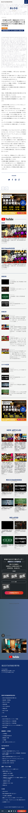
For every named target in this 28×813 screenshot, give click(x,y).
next (6, 188)
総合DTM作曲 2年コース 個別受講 (9, 723)
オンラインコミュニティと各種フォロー (10, 769)
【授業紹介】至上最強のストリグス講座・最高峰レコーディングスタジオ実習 (14, 778)
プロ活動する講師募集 (7, 795)
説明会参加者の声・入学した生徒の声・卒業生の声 (13, 30)
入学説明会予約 (22, 811)
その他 (3, 789)
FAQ (3, 712)
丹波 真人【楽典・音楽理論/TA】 (9, 760)
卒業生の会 (4, 785)
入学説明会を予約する (14, 592)
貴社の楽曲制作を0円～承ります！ (9, 793)
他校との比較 (5, 710)
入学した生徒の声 (6, 706)
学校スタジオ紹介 (6, 702)
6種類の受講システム (6, 771)
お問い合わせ (5, 791)
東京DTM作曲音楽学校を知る (8, 695)
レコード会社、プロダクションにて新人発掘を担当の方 (13, 799)
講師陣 (3, 748)
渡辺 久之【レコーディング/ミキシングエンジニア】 (13, 758)
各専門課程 (4, 727)
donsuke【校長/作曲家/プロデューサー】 (10, 751)
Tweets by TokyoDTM (14, 603)
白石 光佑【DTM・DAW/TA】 (8, 762)
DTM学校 (4, 28)
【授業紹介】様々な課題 (7, 773)
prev (2, 188)
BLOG (7, 745)
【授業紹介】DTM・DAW (7, 783)
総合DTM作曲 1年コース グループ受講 (10, 719)
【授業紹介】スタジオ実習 (7, 775)
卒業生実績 (4, 704)
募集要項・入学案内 (6, 731)
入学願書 (4, 740)
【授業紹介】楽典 (6, 781)
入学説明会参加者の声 (7, 735)
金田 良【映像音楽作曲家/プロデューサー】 (11, 756)
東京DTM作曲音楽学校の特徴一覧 (9, 698)
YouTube (3, 745)
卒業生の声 (4, 708)
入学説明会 (4, 733)
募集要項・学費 (5, 737)
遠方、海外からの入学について (8, 742)
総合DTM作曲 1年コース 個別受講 (9, 721)
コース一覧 (4, 716)
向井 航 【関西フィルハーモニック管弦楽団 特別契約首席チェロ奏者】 (14, 753)
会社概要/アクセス (6, 802)
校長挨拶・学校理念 (6, 700)
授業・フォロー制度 (6, 766)
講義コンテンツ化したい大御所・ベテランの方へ (12, 797)
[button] (22, 223)
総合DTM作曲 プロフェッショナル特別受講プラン (12, 725)
